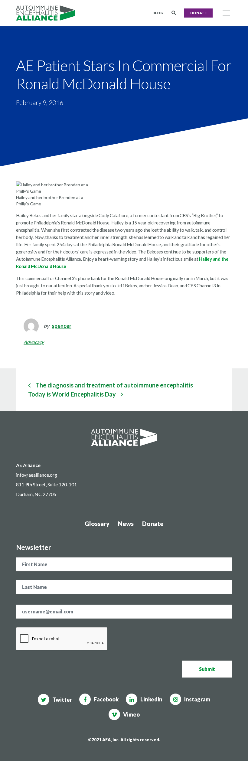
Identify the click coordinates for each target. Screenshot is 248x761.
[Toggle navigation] (226, 13)
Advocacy (34, 342)
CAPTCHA (26, 621)
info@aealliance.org (36, 475)
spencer (61, 325)
